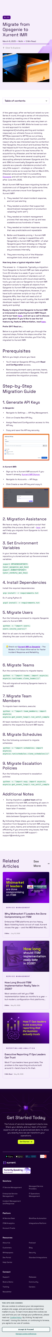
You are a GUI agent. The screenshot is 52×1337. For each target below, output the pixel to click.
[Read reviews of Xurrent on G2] (43, 1156)
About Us (6, 1243)
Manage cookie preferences (26, 1334)
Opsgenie (7, 177)
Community (33, 1282)
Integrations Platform (37, 1223)
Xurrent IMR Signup (31, 474)
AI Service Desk (9, 1218)
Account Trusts (9, 1228)
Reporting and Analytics (20, 1048)
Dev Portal (7, 1257)
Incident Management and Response (12, 1202)
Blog (31, 1248)
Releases (32, 1277)
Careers (32, 1287)
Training (6, 1287)
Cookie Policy (15, 1317)
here (38, 527)
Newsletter (7, 1292)
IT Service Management (12, 1187)
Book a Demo (8, 1282)
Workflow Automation (37, 1218)
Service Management (18, 908)
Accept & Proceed (26, 1329)
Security (32, 1253)
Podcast (32, 1243)
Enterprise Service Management (10, 1195)
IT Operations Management (34, 1195)
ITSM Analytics (9, 1223)
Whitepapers (8, 1253)
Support (6, 1277)
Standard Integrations (38, 1257)
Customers (7, 1248)
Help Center (7, 1262)
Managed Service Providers (36, 1187)
